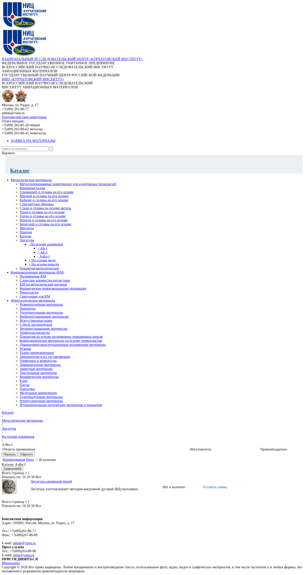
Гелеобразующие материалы (41, 397)
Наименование (13, 459)
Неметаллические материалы (33, 300)
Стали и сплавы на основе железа (45, 208)
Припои (26, 232)
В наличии (47, 460)
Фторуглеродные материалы (41, 401)
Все (38, 477)
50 (33, 477)
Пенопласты (29, 292)
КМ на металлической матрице (43, 284)
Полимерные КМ (33, 276)
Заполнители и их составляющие (45, 357)
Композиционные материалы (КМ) (37, 272)
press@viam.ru (23, 555)
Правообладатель (273, 449)
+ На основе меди (42, 260)
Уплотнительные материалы (41, 312)
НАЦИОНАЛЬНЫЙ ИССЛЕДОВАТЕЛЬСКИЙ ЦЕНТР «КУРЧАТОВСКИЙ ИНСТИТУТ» (72, 59)
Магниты (27, 228)
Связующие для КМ (35, 296)
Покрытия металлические (39, 268)
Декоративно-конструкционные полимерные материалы (63, 345)
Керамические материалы (39, 377)
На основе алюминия (18, 436)
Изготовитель (200, 449)
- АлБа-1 (44, 256)
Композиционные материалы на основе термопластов (61, 341)
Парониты (28, 308)
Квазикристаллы (32, 188)
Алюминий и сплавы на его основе (47, 192)
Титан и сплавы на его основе (43, 216)
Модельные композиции (38, 393)
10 (24, 477)
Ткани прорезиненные (37, 353)
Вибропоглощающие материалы (44, 316)
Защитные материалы (36, 369)
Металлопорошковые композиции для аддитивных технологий (68, 184)
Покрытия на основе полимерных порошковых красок (61, 336)
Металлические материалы (31, 180)
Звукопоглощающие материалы (43, 328)
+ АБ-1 (43, 248)
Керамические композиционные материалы (53, 288)
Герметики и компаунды (38, 361)
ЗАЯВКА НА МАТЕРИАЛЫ (33, 141)
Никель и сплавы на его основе (44, 220)
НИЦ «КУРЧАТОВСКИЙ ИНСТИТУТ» (33, 79)
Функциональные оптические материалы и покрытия (61, 405)
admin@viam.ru (24, 543)
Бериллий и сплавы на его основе (45, 224)
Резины (25, 349)
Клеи (23, 381)
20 (28, 477)
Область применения (18, 449)
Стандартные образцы (37, 204)
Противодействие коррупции (24, 117)
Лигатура (27, 240)
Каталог (20, 170)
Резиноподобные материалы (41, 304)
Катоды (25, 236)
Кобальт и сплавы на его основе (44, 200)
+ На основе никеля (44, 264)
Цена (30, 459)
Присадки (27, 389)
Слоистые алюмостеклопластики (45, 280)
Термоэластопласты (35, 332)
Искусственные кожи (36, 320)
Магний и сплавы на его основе (44, 196)
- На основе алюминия (46, 244)
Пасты (24, 385)
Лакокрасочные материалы (40, 365)
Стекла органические (36, 324)
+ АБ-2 (43, 252)
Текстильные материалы (38, 373)
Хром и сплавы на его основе (42, 212)
